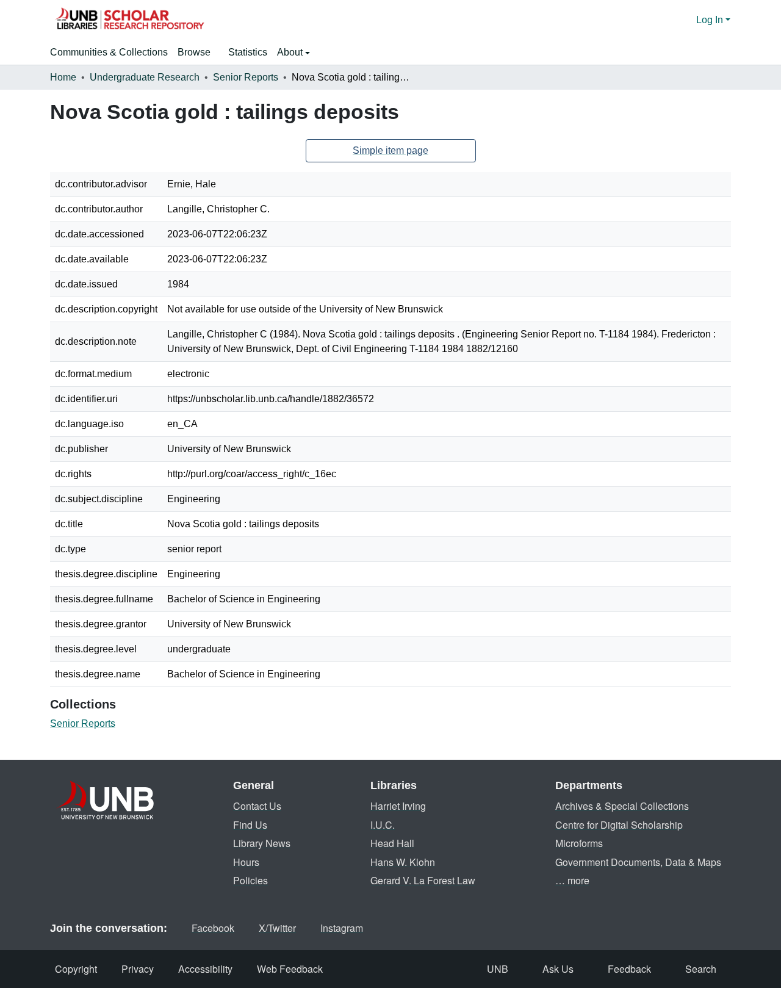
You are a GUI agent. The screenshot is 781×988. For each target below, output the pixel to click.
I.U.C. (382, 825)
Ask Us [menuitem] (558, 969)
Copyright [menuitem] (76, 969)
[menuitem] (198, 52)
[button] (129, 20)
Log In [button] (710, 20)
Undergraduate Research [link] (145, 77)
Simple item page (390, 150)
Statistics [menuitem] (247, 52)
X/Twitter (277, 928)
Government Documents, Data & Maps (638, 862)
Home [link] (63, 77)
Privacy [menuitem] (137, 969)
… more (572, 880)
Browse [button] (194, 52)
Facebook (213, 928)
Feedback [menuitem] (629, 969)
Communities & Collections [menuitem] (109, 52)
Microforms (579, 843)
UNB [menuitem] (497, 969)
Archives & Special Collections (622, 806)
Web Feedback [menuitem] (290, 969)
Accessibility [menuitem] (205, 969)
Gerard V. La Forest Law (422, 880)
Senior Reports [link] (245, 77)
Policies (250, 880)
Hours (246, 862)
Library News (261, 843)
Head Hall (392, 843)
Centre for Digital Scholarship (619, 825)
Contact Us (257, 806)
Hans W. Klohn (402, 862)
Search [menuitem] (700, 969)
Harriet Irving (398, 806)
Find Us (250, 825)
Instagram (341, 928)
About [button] (291, 52)
